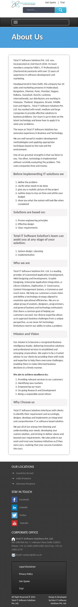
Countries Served (24, 473)
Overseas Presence (25, 484)
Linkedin (23, 507)
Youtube (23, 523)
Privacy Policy (26, 574)
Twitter (22, 515)
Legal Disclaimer (27, 567)
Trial (62, 2)
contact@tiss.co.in (32, 555)
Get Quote (50, 2)
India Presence (23, 478)
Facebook (24, 499)
